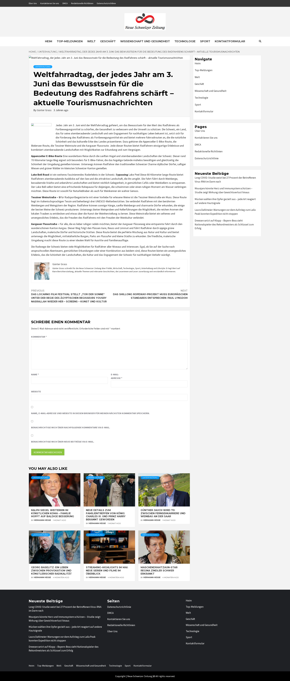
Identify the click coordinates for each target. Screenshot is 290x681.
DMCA (65, 3)
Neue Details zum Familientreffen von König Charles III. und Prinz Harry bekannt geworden (106, 515)
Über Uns (33, 3)
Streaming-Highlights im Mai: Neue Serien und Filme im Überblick (107, 570)
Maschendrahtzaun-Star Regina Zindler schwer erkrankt (159, 570)
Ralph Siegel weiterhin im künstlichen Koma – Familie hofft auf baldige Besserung (52, 513)
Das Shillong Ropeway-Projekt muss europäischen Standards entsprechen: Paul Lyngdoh (150, 294)
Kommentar (39, 336)
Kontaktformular (230, 41)
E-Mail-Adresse (116, 376)
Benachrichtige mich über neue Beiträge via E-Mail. (62, 441)
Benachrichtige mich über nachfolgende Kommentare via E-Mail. (70, 427)
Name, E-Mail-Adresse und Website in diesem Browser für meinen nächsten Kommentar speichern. (90, 413)
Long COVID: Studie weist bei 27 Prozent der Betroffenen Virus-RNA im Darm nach (225, 179)
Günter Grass (44, 110)
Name (35, 374)
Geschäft (108, 41)
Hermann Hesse (42, 520)
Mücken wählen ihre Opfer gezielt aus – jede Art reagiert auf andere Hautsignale (225, 201)
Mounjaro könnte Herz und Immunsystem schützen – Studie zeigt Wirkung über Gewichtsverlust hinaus (223, 190)
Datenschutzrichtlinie (106, 3)
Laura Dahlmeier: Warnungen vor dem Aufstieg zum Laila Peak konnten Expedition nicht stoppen (225, 211)
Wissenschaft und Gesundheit (145, 41)
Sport (205, 41)
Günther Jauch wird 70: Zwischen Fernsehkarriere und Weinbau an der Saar (163, 513)
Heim (48, 41)
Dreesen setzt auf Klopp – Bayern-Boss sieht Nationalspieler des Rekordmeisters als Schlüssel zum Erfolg (224, 224)
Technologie (185, 41)
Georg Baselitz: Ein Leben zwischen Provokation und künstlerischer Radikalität (51, 570)
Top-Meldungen (70, 41)
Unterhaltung (42, 67)
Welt (91, 41)
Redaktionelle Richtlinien (82, 3)
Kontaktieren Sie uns (49, 3)
